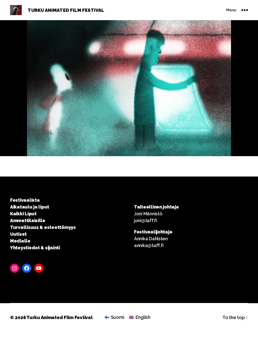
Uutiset (18, 234)
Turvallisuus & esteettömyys (43, 227)
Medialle (20, 241)
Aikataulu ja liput (29, 207)
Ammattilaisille (27, 220)
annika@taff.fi (149, 245)
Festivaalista (25, 200)
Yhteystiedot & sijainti (35, 247)
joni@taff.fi (145, 220)
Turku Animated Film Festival (59, 317)
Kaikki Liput (23, 213)
